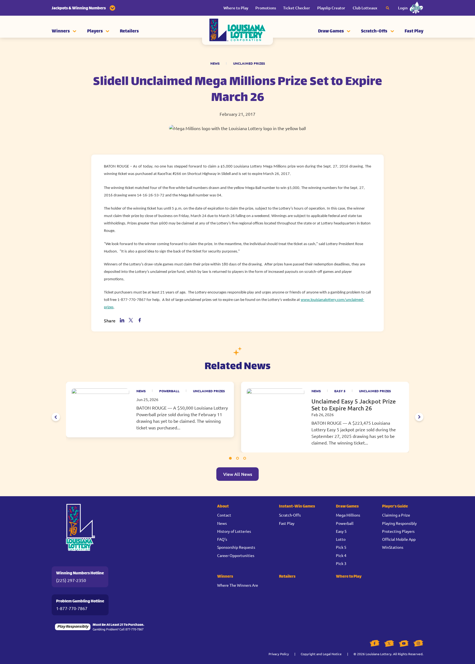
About (223, 506)
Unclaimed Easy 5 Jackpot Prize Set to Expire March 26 (353, 404)
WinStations (392, 547)
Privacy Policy (279, 654)
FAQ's (222, 539)
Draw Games (331, 31)
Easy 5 (340, 391)
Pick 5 (341, 547)
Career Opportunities (235, 555)
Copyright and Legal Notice (321, 654)
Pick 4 (341, 555)
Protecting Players (398, 531)
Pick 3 (341, 563)
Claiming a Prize (396, 514)
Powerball (169, 391)
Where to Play (235, 7)
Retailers (129, 31)
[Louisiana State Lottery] (237, 31)
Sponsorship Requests (236, 547)
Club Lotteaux (365, 7)
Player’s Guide (395, 506)
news (141, 391)
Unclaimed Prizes (249, 63)
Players (95, 31)
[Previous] (56, 417)
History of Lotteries (234, 531)
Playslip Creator (331, 7)
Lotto (341, 539)
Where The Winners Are (237, 585)
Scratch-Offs (374, 31)
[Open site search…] (387, 8)
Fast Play (414, 31)
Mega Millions (348, 514)
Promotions (265, 7)
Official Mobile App (399, 539)
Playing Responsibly (399, 523)
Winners (61, 31)
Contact (224, 514)
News (215, 63)
